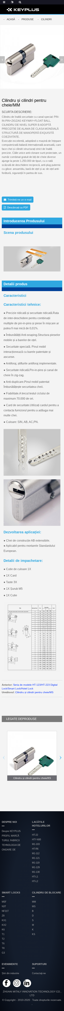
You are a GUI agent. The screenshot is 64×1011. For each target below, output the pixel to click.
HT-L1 (35, 876)
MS (34, 906)
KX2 (4, 925)
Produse (28, 19)
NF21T (5, 911)
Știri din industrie (10, 973)
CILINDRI (46, 19)
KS (33, 934)
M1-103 (36, 844)
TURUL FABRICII (11, 840)
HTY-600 (36, 839)
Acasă (11, 19)
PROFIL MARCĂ (10, 835)
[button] (61, 59)
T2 (3, 939)
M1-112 (35, 853)
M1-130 (36, 872)
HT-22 (35, 835)
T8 (3, 948)
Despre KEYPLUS (11, 831)
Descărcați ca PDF (17, 207)
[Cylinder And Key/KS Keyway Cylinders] (32, 756)
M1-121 (36, 858)
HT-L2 (35, 881)
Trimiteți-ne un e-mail (19, 199)
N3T (4, 906)
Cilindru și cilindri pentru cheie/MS (34, 692)
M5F (4, 901)
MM (34, 901)
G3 (3, 952)
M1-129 (36, 867)
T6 (3, 943)
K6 (3, 929)
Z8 (3, 915)
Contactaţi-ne (39, 973)
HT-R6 (35, 848)
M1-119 (35, 862)
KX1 (4, 920)
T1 (3, 934)
